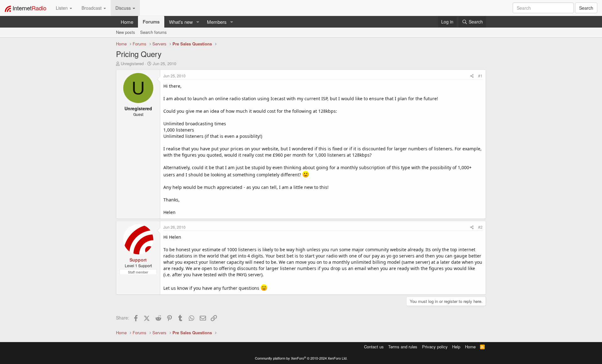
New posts (125, 32)
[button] (197, 22)
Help (456, 347)
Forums (151, 21)
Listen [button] (62, 8)
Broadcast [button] (92, 8)
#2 (480, 227)
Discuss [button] (123, 8)
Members (217, 21)
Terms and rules (402, 347)
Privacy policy (435, 347)
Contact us (374, 347)
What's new (181, 21)
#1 (480, 75)
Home (127, 21)
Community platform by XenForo (301, 358)
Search (586, 8)
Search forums (153, 32)
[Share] (472, 75)
